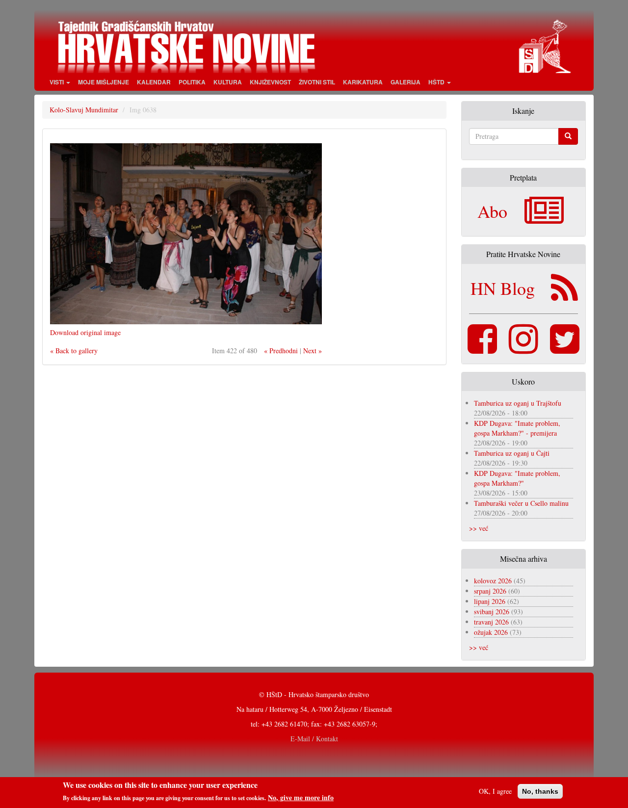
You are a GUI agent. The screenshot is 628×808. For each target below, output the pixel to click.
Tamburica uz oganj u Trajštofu (517, 403)
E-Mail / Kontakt (314, 738)
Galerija (405, 82)
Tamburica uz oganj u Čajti (512, 453)
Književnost (270, 82)
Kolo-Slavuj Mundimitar (84, 109)
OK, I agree (495, 791)
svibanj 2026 (491, 611)
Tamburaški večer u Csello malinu (521, 503)
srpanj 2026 (490, 591)
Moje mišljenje (103, 82)
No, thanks (540, 791)
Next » (312, 350)
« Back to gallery (74, 350)
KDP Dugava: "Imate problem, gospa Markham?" (517, 478)
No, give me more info (301, 798)
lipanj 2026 (489, 601)
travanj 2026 (491, 621)
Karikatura (363, 82)
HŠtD (437, 82)
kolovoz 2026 (493, 580)
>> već (478, 528)
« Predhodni (281, 350)
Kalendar (154, 82)
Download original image (85, 332)
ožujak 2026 (491, 632)
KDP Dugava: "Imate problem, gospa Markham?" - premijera (517, 428)
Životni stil (317, 82)
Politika (192, 82)
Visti (57, 82)
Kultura (227, 82)
